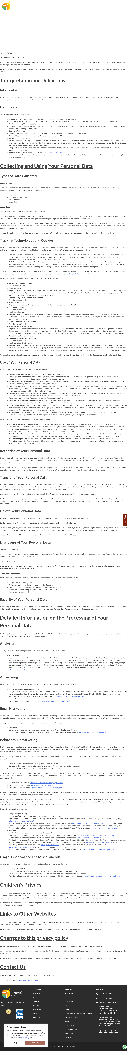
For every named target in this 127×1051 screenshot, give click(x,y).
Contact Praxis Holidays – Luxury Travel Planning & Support (78, 1015)
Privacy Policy (69, 1025)
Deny (15, 1043)
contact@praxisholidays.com (27, 980)
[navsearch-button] (105, 6)
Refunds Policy (69, 1033)
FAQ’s (66, 1021)
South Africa (37, 1009)
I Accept (35, 1043)
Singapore (36, 993)
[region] (26, 1035)
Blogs (77, 6)
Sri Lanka (36, 1005)
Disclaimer (68, 1037)
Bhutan (35, 1013)
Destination (68, 993)
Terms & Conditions (71, 1029)
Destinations (42, 6)
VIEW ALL (36, 1017)
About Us (86, 6)
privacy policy (24, 1038)
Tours (54, 6)
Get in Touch (125, 519)
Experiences (65, 6)
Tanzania (36, 1001)
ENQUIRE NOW (117, 6)
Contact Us (97, 6)
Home (12, 21)
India (34, 997)
